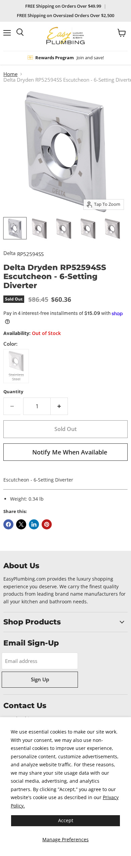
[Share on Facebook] (8, 524)
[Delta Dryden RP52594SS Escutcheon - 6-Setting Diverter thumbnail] (63, 228)
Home (10, 74)
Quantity (13, 391)
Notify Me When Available (69, 452)
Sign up (40, 679)
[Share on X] (21, 524)
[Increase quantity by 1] (59, 406)
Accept (65, 820)
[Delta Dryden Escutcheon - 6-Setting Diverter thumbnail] (15, 228)
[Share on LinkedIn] (34, 524)
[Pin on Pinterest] (47, 524)
